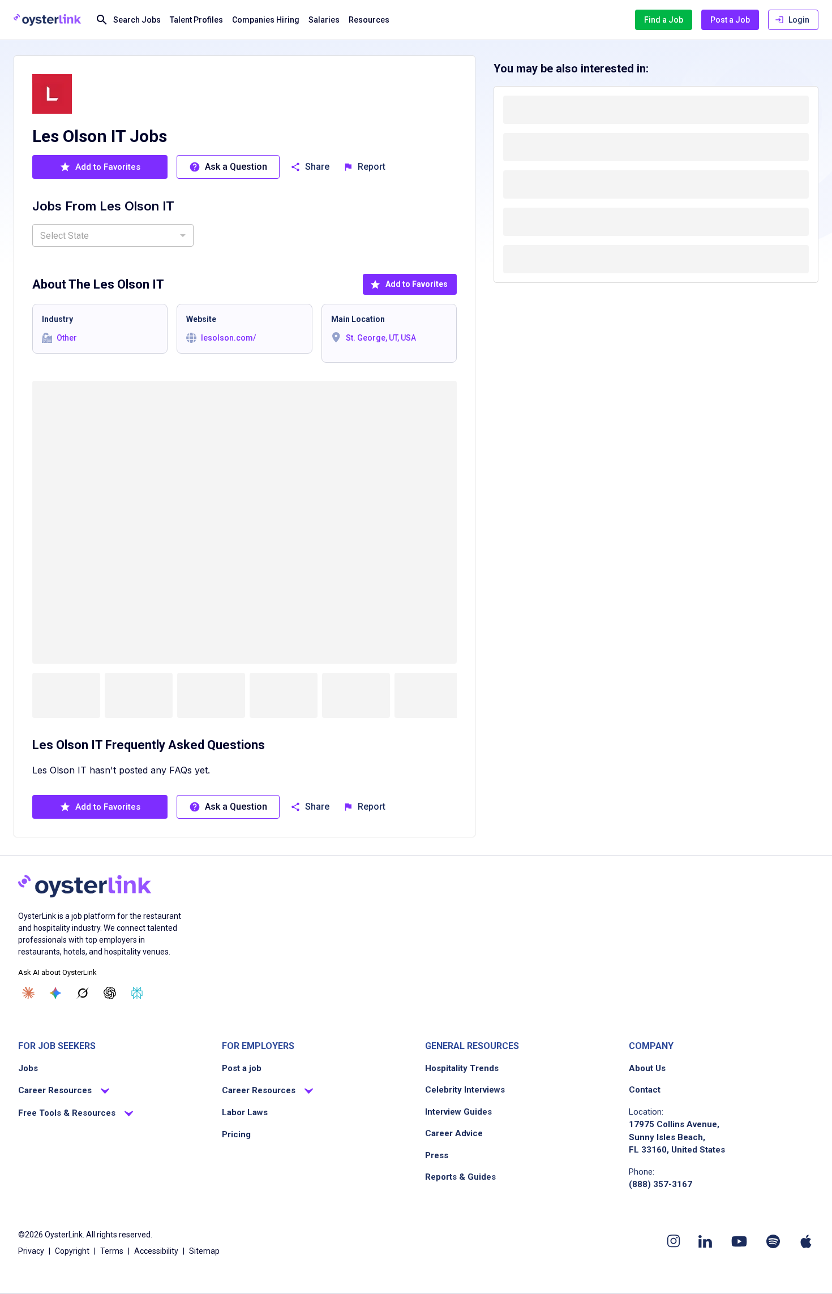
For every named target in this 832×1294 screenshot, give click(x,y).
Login (798, 19)
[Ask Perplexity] (137, 993)
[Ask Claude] (28, 993)
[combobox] (113, 235)
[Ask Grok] (82, 993)
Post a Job (730, 19)
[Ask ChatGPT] (110, 993)
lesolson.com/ (228, 337)
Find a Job (663, 19)
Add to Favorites (416, 284)
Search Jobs (137, 19)
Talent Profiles (196, 19)
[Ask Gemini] (55, 993)
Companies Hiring (265, 19)
